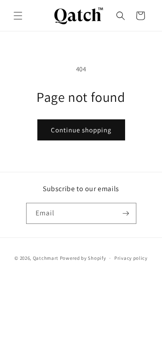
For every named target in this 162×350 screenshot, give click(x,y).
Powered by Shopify (83, 258)
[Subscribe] (126, 213)
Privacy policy (131, 258)
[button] (18, 16)
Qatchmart (45, 258)
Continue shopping (81, 130)
